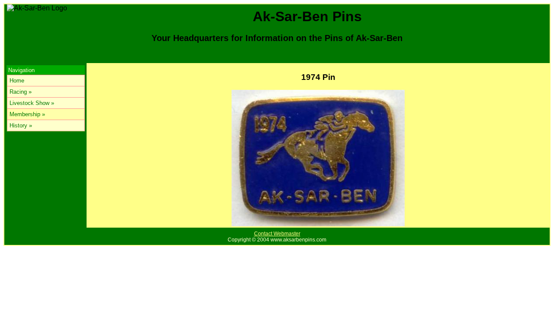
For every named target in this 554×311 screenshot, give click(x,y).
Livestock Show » (32, 103)
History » (21, 125)
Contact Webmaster (277, 234)
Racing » (21, 92)
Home (17, 80)
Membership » (27, 114)
